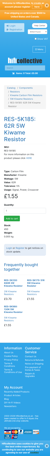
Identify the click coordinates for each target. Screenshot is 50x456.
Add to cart (12, 218)
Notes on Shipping (34, 363)
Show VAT (42, 38)
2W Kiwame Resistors (10, 293)
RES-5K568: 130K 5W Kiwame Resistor (13, 309)
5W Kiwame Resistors (21, 98)
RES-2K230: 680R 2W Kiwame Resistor (13, 283)
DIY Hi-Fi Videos (12, 402)
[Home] (25, 61)
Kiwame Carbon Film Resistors (26, 95)
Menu (39, 49)
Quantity (8, 204)
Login (9, 248)
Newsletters (10, 406)
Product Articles (12, 395)
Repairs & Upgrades (30, 374)
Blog (6, 399)
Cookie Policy (11, 356)
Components (26, 87)
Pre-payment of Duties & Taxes (33, 368)
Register (20, 248)
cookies (34, 452)
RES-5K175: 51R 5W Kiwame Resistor (36, 283)
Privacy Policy (11, 359)
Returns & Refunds (34, 360)
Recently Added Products (16, 391)
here (37, 6)
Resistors (15, 91)
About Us (8, 352)
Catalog (11, 87)
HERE (29, 158)
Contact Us (30, 356)
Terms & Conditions (9, 364)
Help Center (39, 25)
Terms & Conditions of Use (13, 370)
